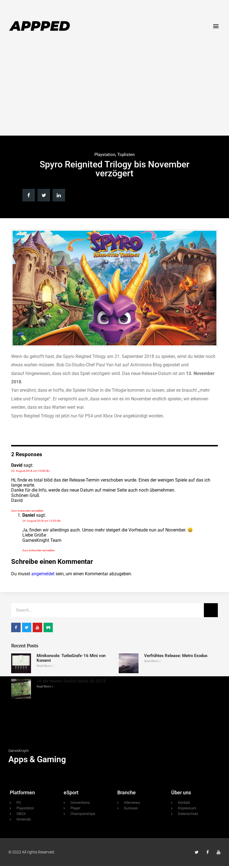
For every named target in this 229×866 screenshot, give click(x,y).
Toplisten (126, 154)
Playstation (104, 154)
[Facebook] (208, 852)
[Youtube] (218, 852)
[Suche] (211, 610)
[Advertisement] (114, 91)
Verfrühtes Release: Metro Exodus (175, 655)
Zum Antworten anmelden (27, 510)
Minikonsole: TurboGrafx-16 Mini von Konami (71, 658)
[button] (216, 25)
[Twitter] (197, 852)
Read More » (45, 666)
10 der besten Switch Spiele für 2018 (71, 681)
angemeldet (42, 573)
